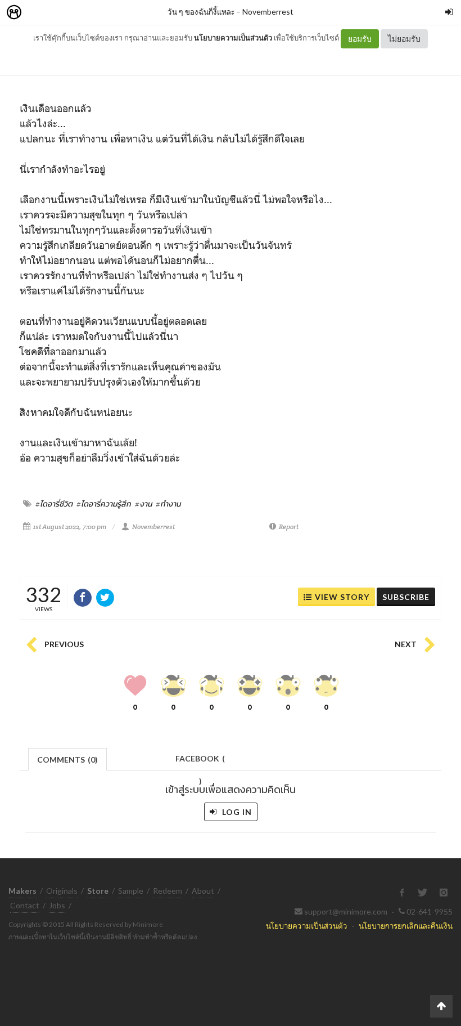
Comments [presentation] (67, 759)
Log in (236, 812)
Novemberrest (267, 11)
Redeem (167, 890)
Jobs (57, 905)
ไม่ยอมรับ (404, 38)
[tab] (67, 758)
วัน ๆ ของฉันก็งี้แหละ (201, 11)
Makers (39, 12)
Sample (130, 890)
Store (77, 12)
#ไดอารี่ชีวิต (54, 504)
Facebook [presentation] (200, 762)
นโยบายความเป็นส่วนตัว (233, 37)
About (203, 890)
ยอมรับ (360, 38)
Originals (62, 890)
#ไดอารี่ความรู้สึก (103, 504)
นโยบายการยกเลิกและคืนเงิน (406, 925)
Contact (24, 905)
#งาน (143, 504)
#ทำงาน (168, 504)
